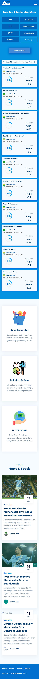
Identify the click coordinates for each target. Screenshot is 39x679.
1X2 (10, 20)
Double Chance (28, 26)
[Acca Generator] (6, 3)
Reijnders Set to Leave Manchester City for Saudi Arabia (17, 580)
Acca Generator (19, 330)
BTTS (10, 26)
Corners (10, 40)
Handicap (28, 40)
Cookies (19, 669)
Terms (11, 669)
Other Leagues (19, 50)
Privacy (4, 669)
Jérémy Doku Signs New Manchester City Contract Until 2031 (18, 627)
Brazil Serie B (19, 430)
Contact (27, 669)
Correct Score (29, 33)
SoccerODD (14, 649)
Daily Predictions (19, 380)
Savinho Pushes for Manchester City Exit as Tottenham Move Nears (18, 512)
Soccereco (14, 602)
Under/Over (29, 20)
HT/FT (10, 33)
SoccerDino (14, 533)
